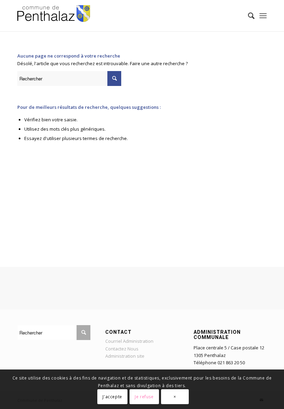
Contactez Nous (122, 349)
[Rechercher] (248, 15)
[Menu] (263, 15)
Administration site (124, 356)
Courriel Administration (129, 341)
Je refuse (144, 397)
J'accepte (112, 397)
